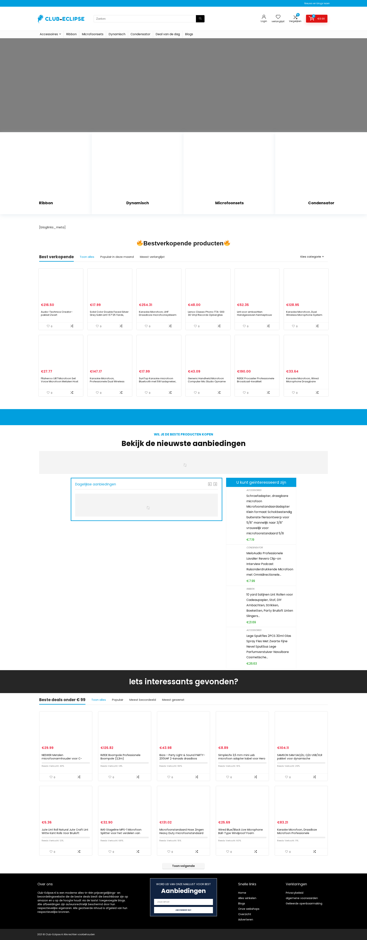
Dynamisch (117, 34)
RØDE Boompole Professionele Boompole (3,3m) (120, 756)
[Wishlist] (278, 17)
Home (242, 893)
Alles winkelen (247, 898)
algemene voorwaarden (302, 898)
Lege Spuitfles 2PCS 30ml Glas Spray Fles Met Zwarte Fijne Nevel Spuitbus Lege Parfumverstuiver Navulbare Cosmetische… (268, 646)
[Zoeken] (200, 18)
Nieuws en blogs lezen (317, 3)
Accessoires (49, 34)
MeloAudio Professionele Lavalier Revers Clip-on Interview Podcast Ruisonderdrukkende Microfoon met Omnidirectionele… (269, 564)
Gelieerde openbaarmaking (304, 903)
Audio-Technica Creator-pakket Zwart (57, 313)
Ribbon (71, 34)
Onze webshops (248, 909)
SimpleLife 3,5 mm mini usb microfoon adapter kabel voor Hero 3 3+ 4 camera (241, 758)
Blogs (189, 34)
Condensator (140, 34)
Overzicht (244, 914)
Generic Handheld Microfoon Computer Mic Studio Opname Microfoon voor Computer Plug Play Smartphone (207, 383)
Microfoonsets (92, 34)
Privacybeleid (294, 893)
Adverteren (245, 919)
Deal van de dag (168, 34)
